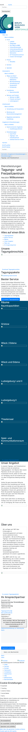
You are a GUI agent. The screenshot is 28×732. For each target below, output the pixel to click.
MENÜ (3, 32)
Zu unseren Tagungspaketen (10, 299)
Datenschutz (8, 674)
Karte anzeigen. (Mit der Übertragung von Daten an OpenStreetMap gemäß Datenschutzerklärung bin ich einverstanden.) (14, 623)
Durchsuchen (6, 11)
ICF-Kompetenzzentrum (17, 55)
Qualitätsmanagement (16, 51)
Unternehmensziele (15, 47)
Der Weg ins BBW (15, 45)
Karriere (9, 65)
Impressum (7, 670)
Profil (8, 39)
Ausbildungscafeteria (16, 129)
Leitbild (12, 41)
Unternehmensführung (16, 49)
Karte (3, 696)
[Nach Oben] (4, 655)
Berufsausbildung (15, 81)
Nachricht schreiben (8, 648)
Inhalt (5, 664)
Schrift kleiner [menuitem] (6, 147)
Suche (10, 4)
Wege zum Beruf (11, 76)
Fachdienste (10, 90)
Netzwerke (13, 53)
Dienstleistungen (11, 132)
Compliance (7, 672)
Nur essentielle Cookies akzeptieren (11, 723)
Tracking (3, 688)
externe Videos (5, 691)
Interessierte (6, 71)
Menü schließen (9, 37)
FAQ (5, 675)
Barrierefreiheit (8, 679)
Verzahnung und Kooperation (15, 109)
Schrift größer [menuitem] (6, 145)
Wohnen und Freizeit (13, 95)
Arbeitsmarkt (6, 104)
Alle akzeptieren (5, 720)
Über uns (5, 35)
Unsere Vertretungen (16, 56)
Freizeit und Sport (15, 99)
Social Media (5, 693)
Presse (9, 60)
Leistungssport (14, 101)
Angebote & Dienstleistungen (10, 122)
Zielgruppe (13, 43)
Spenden (9, 68)
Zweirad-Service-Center (17, 139)
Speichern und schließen (8, 726)
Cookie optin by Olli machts (8, 731)
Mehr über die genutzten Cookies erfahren (12, 729)
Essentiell (4, 686)
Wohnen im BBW (14, 97)
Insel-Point (13, 134)
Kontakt (6, 668)
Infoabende (13, 87)
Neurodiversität (14, 92)
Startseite (4, 154)
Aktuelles (12, 61)
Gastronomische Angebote (14, 127)
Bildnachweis (8, 677)
